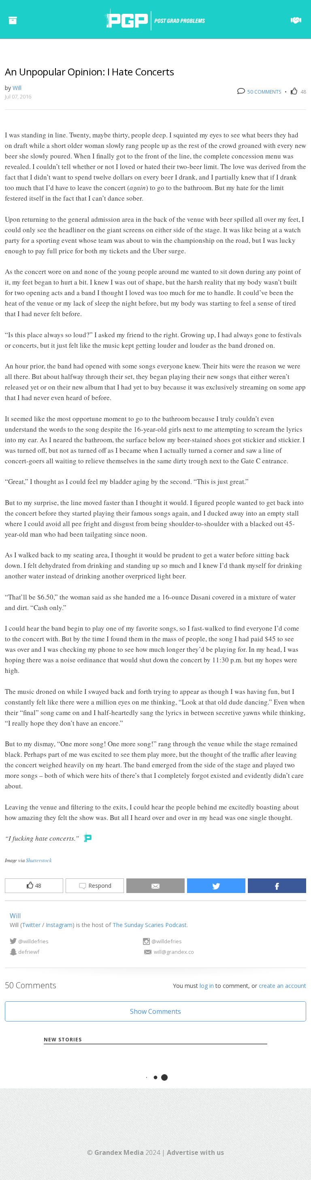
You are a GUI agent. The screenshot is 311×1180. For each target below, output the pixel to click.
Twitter (31, 925)
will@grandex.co (174, 951)
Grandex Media (119, 1152)
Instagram (59, 925)
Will (17, 88)
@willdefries (33, 941)
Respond (99, 885)
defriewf (28, 951)
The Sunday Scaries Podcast (150, 925)
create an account (282, 985)
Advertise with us (195, 1152)
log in (207, 985)
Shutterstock (39, 860)
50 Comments (263, 91)
